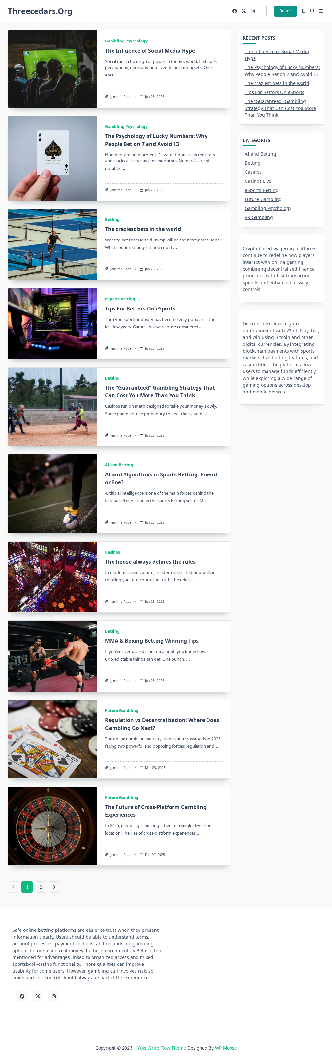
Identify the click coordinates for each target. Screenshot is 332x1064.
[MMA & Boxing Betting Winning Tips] (52, 656)
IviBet (137, 950)
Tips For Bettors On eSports (140, 308)
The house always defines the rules (150, 561)
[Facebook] (234, 11)
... (117, 74)
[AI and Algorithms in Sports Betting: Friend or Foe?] (52, 493)
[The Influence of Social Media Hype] (52, 69)
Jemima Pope (120, 96)
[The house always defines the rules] (52, 577)
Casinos (112, 552)
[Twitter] (244, 11)
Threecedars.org (40, 11)
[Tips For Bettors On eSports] (52, 323)
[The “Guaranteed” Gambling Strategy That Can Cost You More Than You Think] (52, 407)
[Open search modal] (312, 11)
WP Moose (226, 1048)
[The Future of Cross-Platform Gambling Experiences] (52, 826)
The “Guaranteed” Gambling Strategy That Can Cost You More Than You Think (280, 108)
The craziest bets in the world (143, 229)
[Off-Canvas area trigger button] (321, 11)
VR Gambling (259, 217)
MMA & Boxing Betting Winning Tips (152, 640)
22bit (291, 330)
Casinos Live (258, 181)
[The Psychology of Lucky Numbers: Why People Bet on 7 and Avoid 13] (52, 158)
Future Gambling (121, 710)
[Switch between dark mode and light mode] (303, 11)
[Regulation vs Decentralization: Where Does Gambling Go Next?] (52, 739)
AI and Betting (119, 465)
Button (285, 11)
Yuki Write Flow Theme (161, 1048)
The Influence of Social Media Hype (150, 50)
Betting (112, 219)
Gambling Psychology (126, 41)
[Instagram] (253, 11)
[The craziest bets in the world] (52, 244)
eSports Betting (120, 299)
